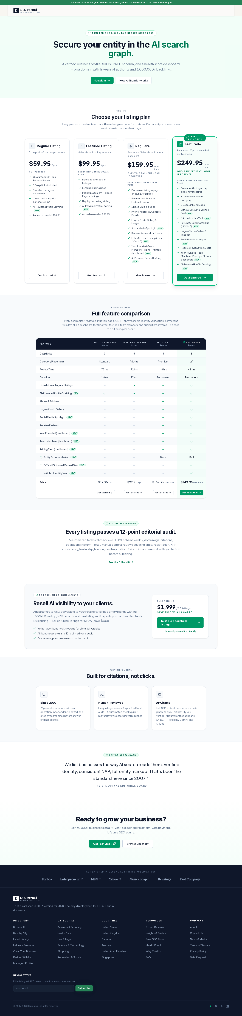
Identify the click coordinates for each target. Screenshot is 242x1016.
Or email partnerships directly (180, 631)
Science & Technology (71, 945)
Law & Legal (65, 939)
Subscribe (84, 988)
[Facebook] (216, 1006)
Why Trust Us (154, 951)
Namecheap (138, 879)
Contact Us (196, 933)
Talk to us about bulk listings (174, 622)
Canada (106, 939)
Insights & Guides (156, 933)
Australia (106, 945)
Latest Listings (21, 939)
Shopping (63, 951)
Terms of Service (200, 945)
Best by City (20, 933)
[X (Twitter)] (221, 1006)
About (193, 927)
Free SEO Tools (155, 939)
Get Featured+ (193, 277)
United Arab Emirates (114, 951)
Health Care (64, 933)
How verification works (133, 80)
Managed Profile (23, 963)
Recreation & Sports (69, 957)
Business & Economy (70, 927)
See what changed (162, 2)
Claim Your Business (24, 951)
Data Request (198, 957)
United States (109, 927)
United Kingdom (111, 933)
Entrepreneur (70, 879)
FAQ (148, 957)
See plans (100, 80)
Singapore (108, 957)
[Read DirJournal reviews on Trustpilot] (210, 1006)
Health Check (154, 945)
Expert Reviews (155, 927)
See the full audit (119, 562)
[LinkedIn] (227, 1006)
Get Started (45, 275)
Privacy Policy (198, 951)
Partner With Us (22, 957)
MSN (94, 879)
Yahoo (113, 879)
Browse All (19, 927)
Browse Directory (138, 843)
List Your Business (23, 945)
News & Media (198, 939)
